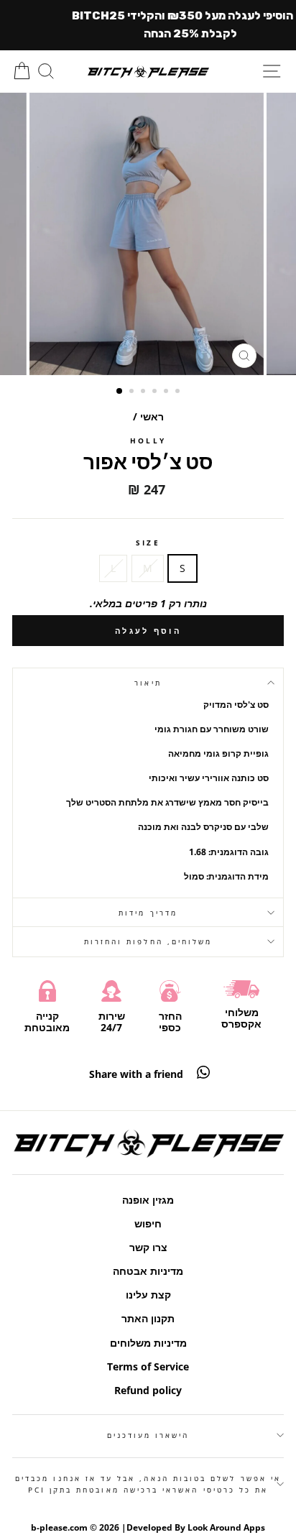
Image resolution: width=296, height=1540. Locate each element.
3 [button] (144, 392)
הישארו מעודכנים (148, 1435)
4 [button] (155, 392)
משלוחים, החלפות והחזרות (148, 941)
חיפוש (148, 1223)
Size (147, 543)
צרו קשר (148, 1247)
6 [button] (178, 392)
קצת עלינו (148, 1294)
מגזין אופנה (148, 1200)
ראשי (152, 416)
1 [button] (120, 391)
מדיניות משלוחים (148, 1343)
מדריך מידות (148, 913)
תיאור (147, 683)
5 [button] (167, 392)
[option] (148, 234)
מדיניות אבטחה (148, 1271)
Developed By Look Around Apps (195, 1527)
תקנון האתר (148, 1318)
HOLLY (147, 440)
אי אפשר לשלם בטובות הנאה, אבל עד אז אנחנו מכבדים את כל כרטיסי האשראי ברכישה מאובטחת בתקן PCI (148, 1484)
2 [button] (133, 392)
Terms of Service (148, 1366)
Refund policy (148, 1390)
